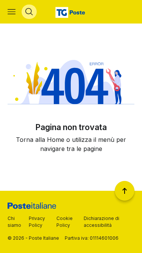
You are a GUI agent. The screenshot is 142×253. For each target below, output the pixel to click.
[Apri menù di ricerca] (29, 11)
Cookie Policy (64, 221)
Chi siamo (14, 221)
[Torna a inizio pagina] (124, 191)
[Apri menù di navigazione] (12, 11)
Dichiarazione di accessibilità (101, 221)
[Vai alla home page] (71, 11)
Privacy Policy (37, 221)
